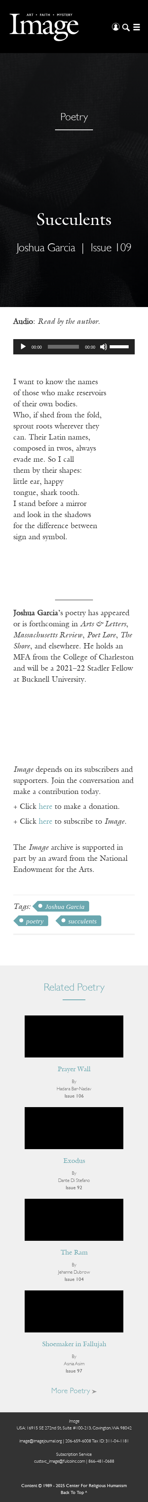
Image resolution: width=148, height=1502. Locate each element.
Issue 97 (74, 1371)
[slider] (120, 346)
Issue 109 (111, 248)
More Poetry (71, 1391)
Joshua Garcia (65, 906)
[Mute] (103, 347)
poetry (35, 921)
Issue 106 (74, 1096)
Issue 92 (74, 1187)
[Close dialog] (134, 1402)
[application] (74, 346)
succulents (82, 921)
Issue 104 (74, 1279)
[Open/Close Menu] (135, 26)
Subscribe (29, 1478)
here (45, 807)
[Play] (23, 347)
